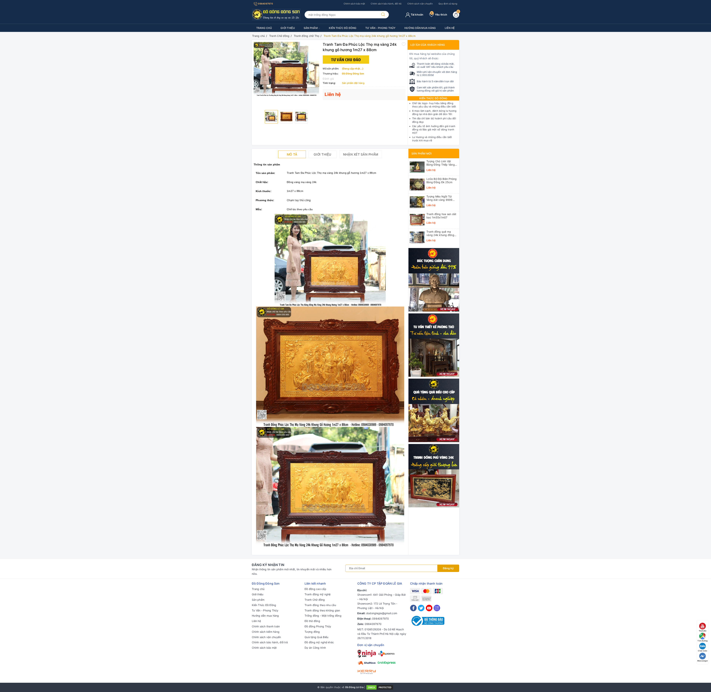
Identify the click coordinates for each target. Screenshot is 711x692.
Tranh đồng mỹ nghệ (318, 594)
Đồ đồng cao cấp (315, 588)
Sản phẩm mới (421, 153)
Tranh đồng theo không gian (322, 610)
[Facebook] (413, 608)
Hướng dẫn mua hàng (420, 27)
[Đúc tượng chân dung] (433, 279)
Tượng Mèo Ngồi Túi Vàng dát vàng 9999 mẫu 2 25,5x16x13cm (440, 198)
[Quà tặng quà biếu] (433, 410)
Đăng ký (448, 568)
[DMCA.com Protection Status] (380, 687)
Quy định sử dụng (447, 3)
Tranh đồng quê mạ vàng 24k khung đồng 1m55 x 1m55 (440, 233)
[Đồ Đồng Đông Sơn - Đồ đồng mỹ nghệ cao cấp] (276, 14)
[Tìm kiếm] (383, 14)
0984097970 (265, 3)
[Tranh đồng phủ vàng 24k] (433, 475)
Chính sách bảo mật (354, 3)
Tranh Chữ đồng (315, 599)
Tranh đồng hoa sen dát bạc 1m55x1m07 (441, 215)
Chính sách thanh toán (266, 626)
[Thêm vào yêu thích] (403, 44)
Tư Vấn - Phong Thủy (380, 27)
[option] (286, 69)
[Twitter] (421, 608)
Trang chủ (264, 27)
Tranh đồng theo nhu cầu (320, 605)
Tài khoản (416, 14)
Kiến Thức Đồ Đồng (342, 27)
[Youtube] (429, 608)
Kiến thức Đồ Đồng (433, 98)
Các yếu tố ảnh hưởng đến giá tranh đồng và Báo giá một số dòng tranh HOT (433, 129)
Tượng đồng (312, 631)
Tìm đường (702, 641)
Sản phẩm (311, 27)
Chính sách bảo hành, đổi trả (386, 3)
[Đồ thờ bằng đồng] (433, 344)
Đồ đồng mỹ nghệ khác (319, 642)
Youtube (703, 631)
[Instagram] (437, 608)
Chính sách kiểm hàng (265, 631)
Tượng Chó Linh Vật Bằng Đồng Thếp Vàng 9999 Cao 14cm (440, 163)
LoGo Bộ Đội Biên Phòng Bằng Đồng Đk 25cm (441, 180)
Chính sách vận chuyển (420, 3)
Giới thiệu (288, 27)
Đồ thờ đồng (312, 621)
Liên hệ (450, 27)
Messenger (702, 661)
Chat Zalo (702, 651)
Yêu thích (439, 14)
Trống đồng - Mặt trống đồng (323, 615)
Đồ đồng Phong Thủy (318, 626)
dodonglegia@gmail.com (381, 613)
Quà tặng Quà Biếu (316, 637)
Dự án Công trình (315, 647)
